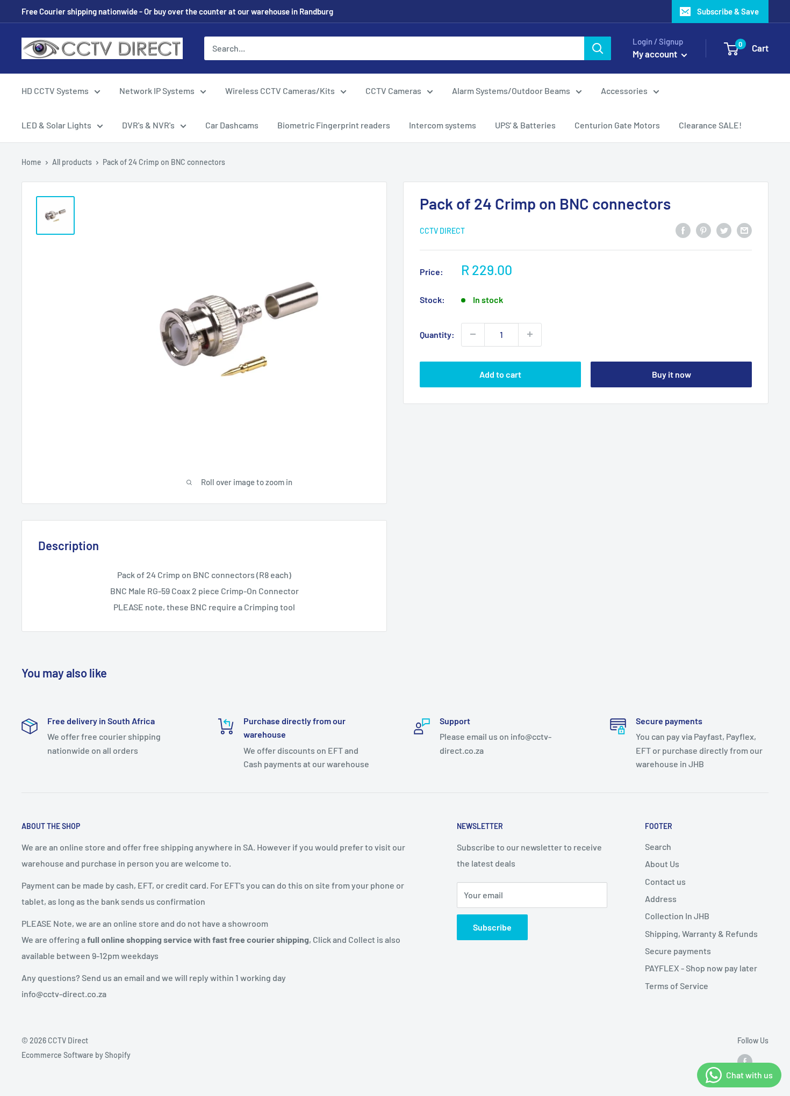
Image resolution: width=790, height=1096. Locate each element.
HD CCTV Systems (55, 90)
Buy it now (671, 374)
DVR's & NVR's (148, 125)
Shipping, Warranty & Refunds (701, 933)
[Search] (597, 48)
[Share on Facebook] (683, 229)
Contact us (665, 881)
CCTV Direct (442, 230)
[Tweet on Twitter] (723, 229)
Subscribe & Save (728, 11)
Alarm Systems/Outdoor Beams (511, 90)
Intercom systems (442, 125)
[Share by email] (744, 229)
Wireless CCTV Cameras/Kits (280, 90)
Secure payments (678, 951)
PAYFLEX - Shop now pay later (701, 968)
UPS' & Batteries (525, 125)
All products (72, 162)
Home (31, 162)
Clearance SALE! (710, 125)
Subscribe (492, 927)
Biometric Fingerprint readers (333, 125)
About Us (662, 864)
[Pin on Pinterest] (703, 229)
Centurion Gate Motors (617, 125)
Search (658, 846)
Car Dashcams (231, 125)
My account (656, 53)
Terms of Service (676, 985)
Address (661, 898)
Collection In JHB (677, 916)
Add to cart (500, 374)
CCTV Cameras (393, 90)
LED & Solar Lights (56, 125)
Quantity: (437, 334)
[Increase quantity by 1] (530, 334)
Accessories (624, 90)
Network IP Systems (157, 90)
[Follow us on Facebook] (744, 1061)
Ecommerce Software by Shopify (76, 1054)
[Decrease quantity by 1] (473, 334)
